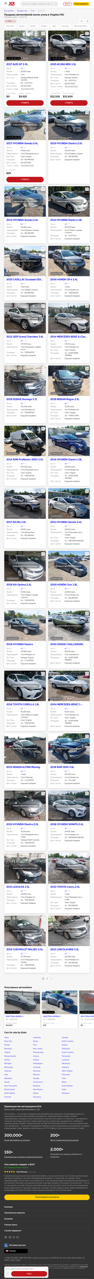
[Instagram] (5, 1237)
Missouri (36, 1075)
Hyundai (66, 26)
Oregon (36, 1060)
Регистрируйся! (81, 4)
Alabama (65, 1067)
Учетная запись (10, 1225)
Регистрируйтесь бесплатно (47, 1197)
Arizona (36, 1056)
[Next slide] (41, 46)
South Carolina (68, 1052)
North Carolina (67, 1041)
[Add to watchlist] (43, 33)
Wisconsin (66, 1075)
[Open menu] (5, 3)
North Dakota (9, 1093)
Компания (8, 1207)
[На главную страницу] (11, 4)
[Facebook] (9, 1237)
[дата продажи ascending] (81, 21)
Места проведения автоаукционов (64, 1140)
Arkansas (8, 1071)
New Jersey (37, 1049)
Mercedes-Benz (81, 26)
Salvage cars (22, 11)
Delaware (65, 1093)
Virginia (7, 1052)
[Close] (46, 1269)
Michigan (8, 1063)
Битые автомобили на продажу (17, 1140)
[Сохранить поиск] (88, 21)
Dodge (44, 26)
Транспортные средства (14, 1213)
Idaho (64, 1089)
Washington (38, 1063)
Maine (64, 1082)
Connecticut (38, 1082)
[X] (14, 1237)
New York (8, 1041)
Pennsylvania (38, 1052)
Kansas (7, 1060)
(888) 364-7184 (25, 1258)
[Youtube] (17, 1237)
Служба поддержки (12, 1231)
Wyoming (37, 1097)
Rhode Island (9, 1089)
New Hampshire (10, 1086)
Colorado (36, 1067)
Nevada (36, 1078)
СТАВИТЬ (25, 103)
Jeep (54, 26)
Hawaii (7, 1082)
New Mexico (38, 1089)
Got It (29, 1274)
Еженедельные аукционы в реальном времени (23, 1157)
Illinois (35, 1041)
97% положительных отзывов (16, 1168)
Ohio (35, 1045)
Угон (33, 11)
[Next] (51, 978)
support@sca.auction (40, 1258)
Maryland (8, 1049)
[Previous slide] (8, 46)
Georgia (65, 1038)
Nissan (22, 26)
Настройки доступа (17, 1245)
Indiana (65, 1045)
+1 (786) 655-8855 (11, 1258)
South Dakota (67, 1086)
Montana (36, 1086)
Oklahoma (66, 1049)
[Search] (56, 4)
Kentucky (37, 1071)
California (37, 1038)
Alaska (35, 1093)
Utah (64, 1078)
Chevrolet (10, 26)
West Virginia (67, 1071)
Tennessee (66, 1056)
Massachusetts (10, 1056)
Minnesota (66, 1063)
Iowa (6, 1075)
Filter (11, 21)
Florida (7, 1045)
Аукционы (8, 1219)
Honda (33, 26)
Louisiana (65, 1060)
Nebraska (8, 1078)
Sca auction (9, 11)
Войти (67, 4)
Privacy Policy (84, 1266)
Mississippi (8, 1067)
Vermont (7, 1097)
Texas (6, 1038)
